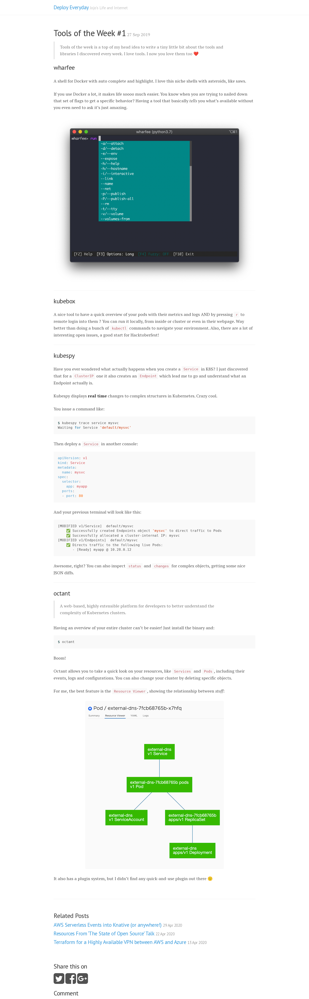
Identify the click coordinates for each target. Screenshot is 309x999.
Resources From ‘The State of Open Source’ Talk (114, 933)
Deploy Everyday (71, 7)
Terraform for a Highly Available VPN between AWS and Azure (130, 942)
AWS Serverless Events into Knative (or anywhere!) (118, 924)
